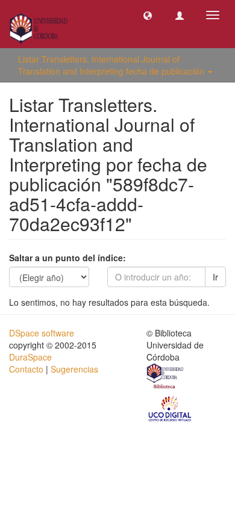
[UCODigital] (170, 408)
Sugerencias (74, 369)
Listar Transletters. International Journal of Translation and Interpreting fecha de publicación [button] (112, 65)
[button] (147, 15)
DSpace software (41, 333)
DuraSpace (30, 357)
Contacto (26, 369)
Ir (215, 277)
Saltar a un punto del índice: (67, 258)
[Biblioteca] (165, 377)
